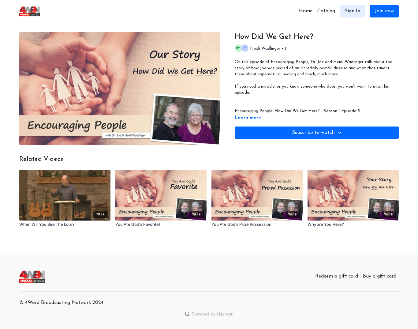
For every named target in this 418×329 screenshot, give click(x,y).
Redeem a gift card (336, 276)
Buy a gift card (379, 276)
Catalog (326, 11)
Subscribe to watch (313, 132)
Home (305, 11)
